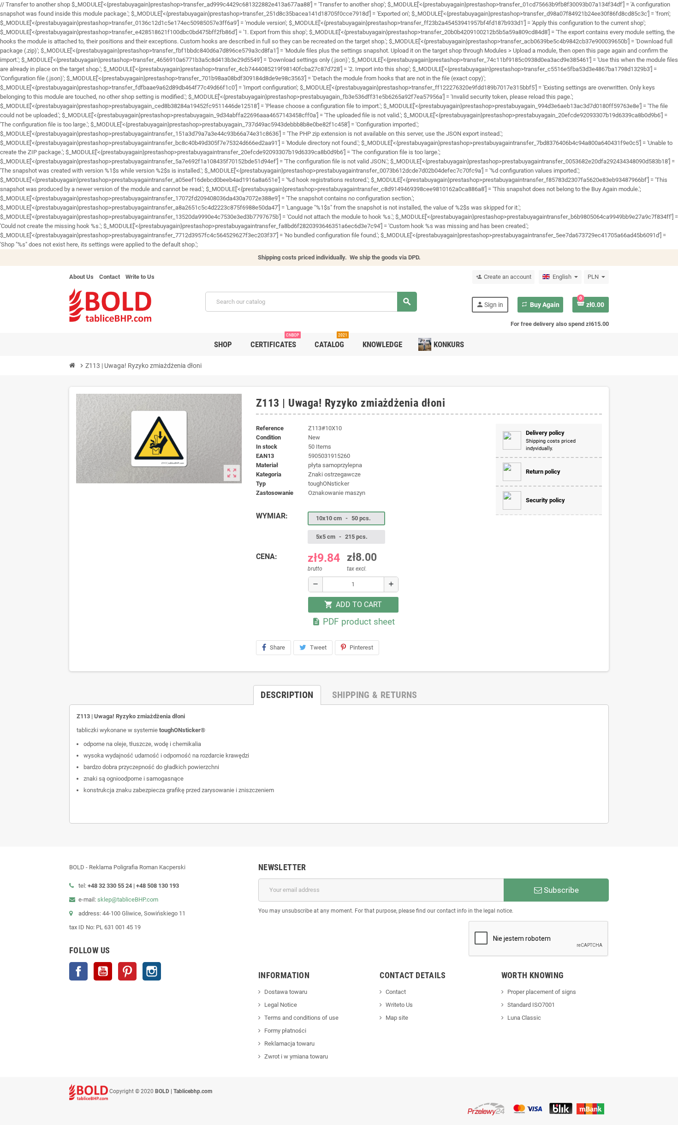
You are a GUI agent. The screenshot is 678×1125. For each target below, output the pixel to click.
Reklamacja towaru (289, 1043)
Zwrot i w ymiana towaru (296, 1056)
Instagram (152, 971)
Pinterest (361, 647)
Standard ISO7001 (531, 1004)
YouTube (103, 971)
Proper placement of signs (541, 991)
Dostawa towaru (285, 991)
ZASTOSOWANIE (274, 492)
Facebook (78, 971)
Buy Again (540, 304)
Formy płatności (285, 1030)
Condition (268, 437)
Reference (270, 428)
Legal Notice (280, 1004)
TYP (261, 483)
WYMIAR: (272, 515)
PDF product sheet (353, 621)
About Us (81, 276)
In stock (266, 446)
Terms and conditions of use (301, 1017)
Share (277, 647)
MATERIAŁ (267, 465)
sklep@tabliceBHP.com (127, 899)
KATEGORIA (268, 474)
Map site (397, 1017)
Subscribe (560, 890)
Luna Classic (524, 1017)
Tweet (318, 647)
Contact (109, 276)
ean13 (265, 455)
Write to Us (140, 276)
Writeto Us (399, 1004)
